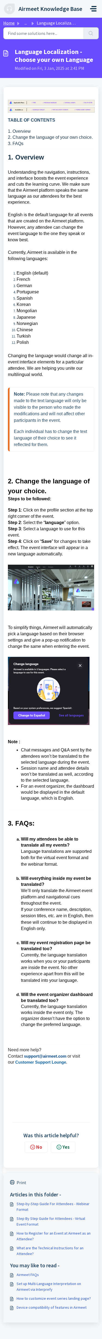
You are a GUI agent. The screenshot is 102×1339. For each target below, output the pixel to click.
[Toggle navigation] (93, 9)
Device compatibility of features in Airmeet (51, 1307)
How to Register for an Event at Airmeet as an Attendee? (54, 1236)
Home (9, 23)
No (39, 1147)
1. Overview (19, 131)
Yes (66, 1147)
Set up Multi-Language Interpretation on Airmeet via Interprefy (49, 1286)
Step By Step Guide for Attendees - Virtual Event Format (51, 1221)
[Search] (91, 33)
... (25, 23)
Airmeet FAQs (28, 1274)
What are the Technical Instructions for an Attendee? (50, 1250)
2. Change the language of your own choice (50, 137)
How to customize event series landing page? (54, 1298)
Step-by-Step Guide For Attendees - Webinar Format (53, 1206)
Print (21, 1182)
